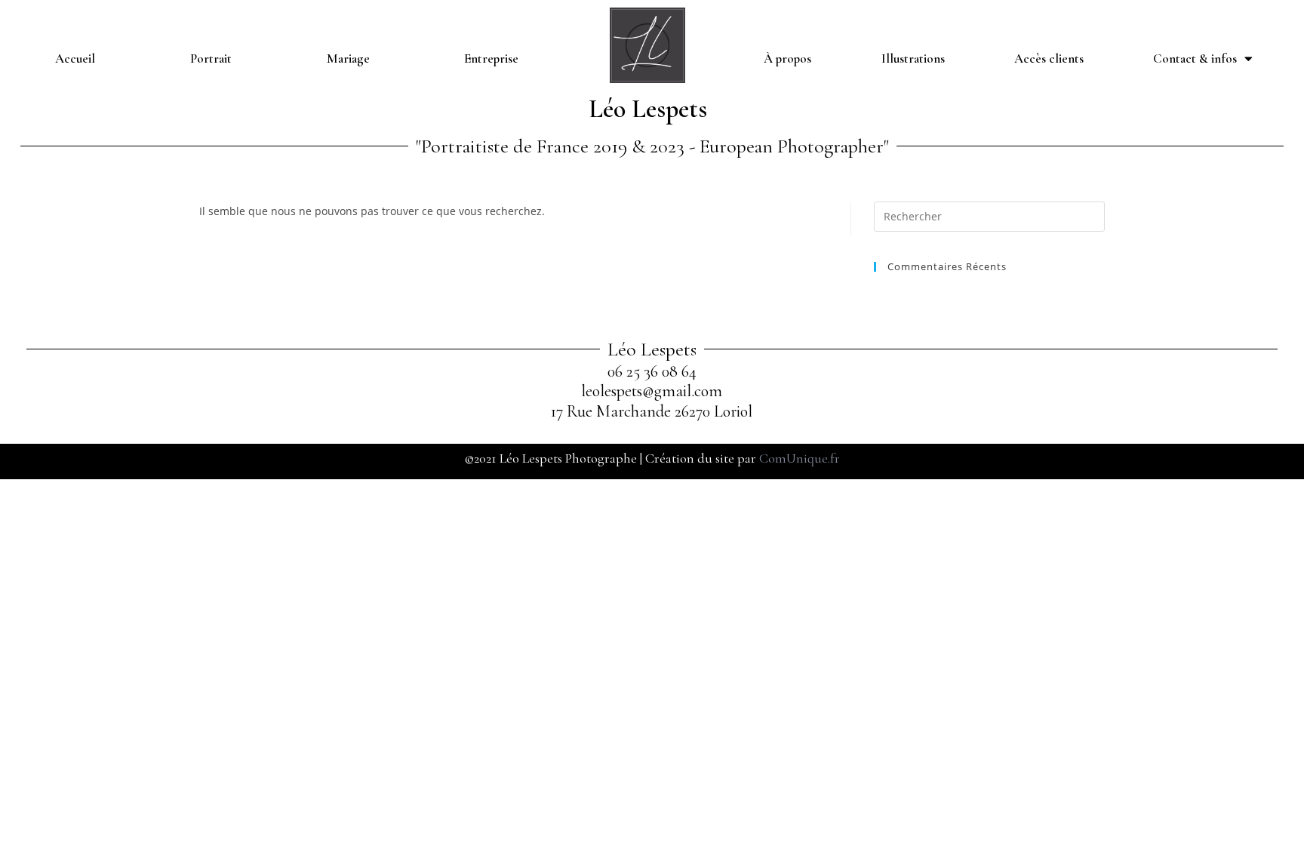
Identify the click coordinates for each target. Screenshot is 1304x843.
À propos (787, 58)
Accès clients (1049, 58)
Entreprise (491, 58)
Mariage (348, 58)
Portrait (211, 58)
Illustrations (913, 58)
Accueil (75, 58)
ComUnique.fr (799, 458)
